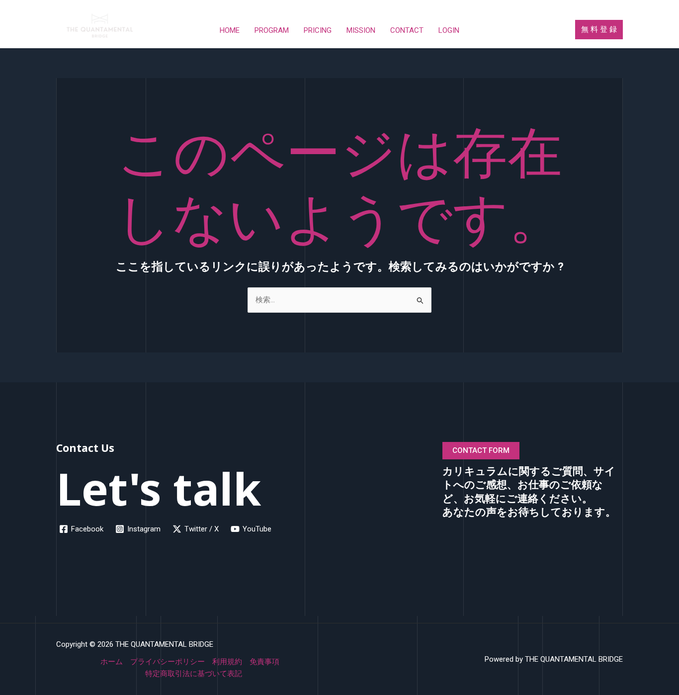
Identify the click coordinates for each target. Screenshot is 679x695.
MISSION (360, 30)
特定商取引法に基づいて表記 (193, 673)
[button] (599, 29)
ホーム (111, 661)
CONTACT (407, 30)
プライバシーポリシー (167, 661)
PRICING (318, 30)
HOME (230, 30)
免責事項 (264, 661)
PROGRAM (272, 30)
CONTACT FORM (480, 450)
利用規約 (227, 661)
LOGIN (448, 30)
